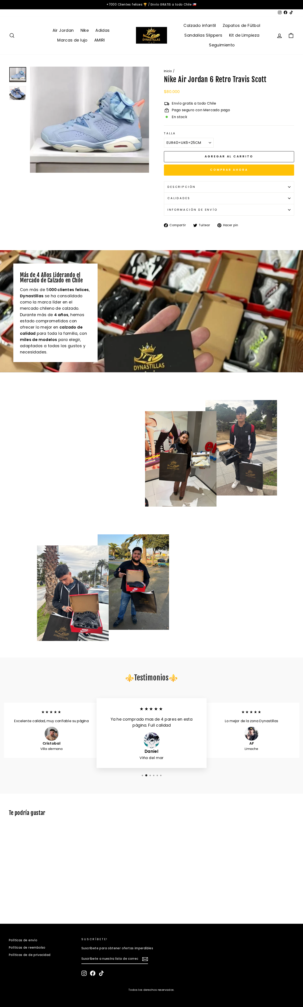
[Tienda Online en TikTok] (101, 973)
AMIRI (99, 40)
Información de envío (192, 210)
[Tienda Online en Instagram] (84, 973)
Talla (170, 133)
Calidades (178, 198)
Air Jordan (63, 30)
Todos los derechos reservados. (151, 990)
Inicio (168, 71)
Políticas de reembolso (27, 948)
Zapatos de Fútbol (241, 25)
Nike (85, 30)
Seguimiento (222, 45)
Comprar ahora (229, 170)
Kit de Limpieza (244, 35)
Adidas (102, 30)
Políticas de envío (23, 940)
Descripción (181, 187)
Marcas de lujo (72, 40)
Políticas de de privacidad (29, 955)
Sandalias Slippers (203, 35)
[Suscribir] (145, 959)
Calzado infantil (199, 25)
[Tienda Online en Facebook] (92, 973)
